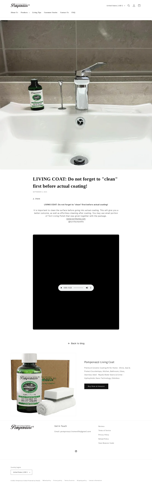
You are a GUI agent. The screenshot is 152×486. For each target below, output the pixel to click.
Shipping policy (82, 480)
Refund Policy (103, 439)
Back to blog (78, 343)
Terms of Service (104, 430)
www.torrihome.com (76, 219)
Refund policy (47, 480)
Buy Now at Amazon (96, 386)
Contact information (95, 480)
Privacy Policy (103, 435)
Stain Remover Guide (106, 443)
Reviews (101, 426)
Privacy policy (57, 480)
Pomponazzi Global (22, 480)
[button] (25, 12)
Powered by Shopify (34, 480)
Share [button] (37, 199)
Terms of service (69, 480)
